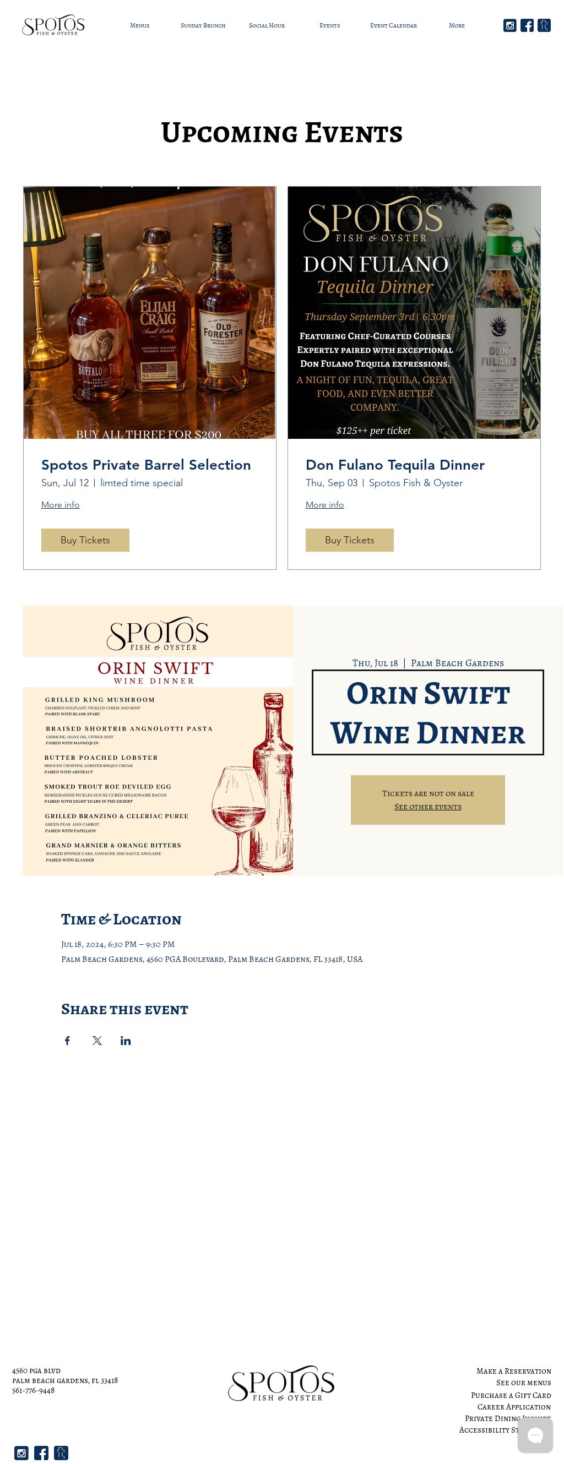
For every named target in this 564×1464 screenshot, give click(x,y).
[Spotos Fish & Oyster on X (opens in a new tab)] (97, 1040)
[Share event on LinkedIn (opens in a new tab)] (126, 1040)
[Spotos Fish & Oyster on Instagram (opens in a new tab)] (510, 25)
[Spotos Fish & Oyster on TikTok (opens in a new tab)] (544, 25)
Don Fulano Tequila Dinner (395, 465)
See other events (428, 807)
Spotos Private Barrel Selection (146, 465)
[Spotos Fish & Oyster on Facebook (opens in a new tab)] (527, 25)
